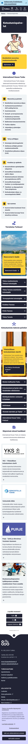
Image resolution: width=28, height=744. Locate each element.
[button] (14, 616)
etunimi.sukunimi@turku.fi (9, 664)
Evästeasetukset (14, 728)
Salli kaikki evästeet (14, 738)
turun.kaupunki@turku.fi (9, 661)
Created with (13, 630)
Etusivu (3, 13)
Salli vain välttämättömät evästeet (14, 733)
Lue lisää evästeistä (7, 724)
